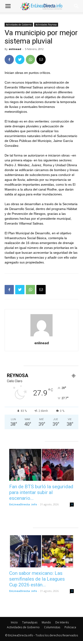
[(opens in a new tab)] (41, 465)
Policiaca (70, 627)
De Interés (62, 622)
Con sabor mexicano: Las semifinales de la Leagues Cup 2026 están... (37, 579)
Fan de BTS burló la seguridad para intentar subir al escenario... (41, 492)
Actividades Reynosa (46, 24)
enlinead (15, 49)
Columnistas (52, 627)
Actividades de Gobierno (19, 24)
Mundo (46, 622)
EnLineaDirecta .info (23, 504)
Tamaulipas (29, 622)
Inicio (14, 622)
